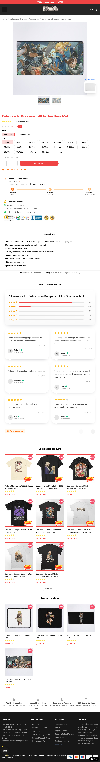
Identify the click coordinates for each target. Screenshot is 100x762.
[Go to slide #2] (56, 100)
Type (4, 130)
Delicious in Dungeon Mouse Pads (56, 19)
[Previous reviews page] (81, 431)
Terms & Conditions (39, 728)
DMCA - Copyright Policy (41, 735)
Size (3, 138)
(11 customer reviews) (21, 122)
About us (35, 724)
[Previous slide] (5, 58)
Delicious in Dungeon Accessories (24, 19)
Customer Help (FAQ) (63, 741)
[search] (91, 9)
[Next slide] (94, 58)
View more (50, 588)
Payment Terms (61, 731)
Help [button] (95, 759)
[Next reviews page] (93, 431)
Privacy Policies (38, 731)
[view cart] (95, 9)
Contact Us (59, 738)
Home (4, 19)
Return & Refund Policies (64, 734)
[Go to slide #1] (44, 100)
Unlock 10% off (5, 751)
